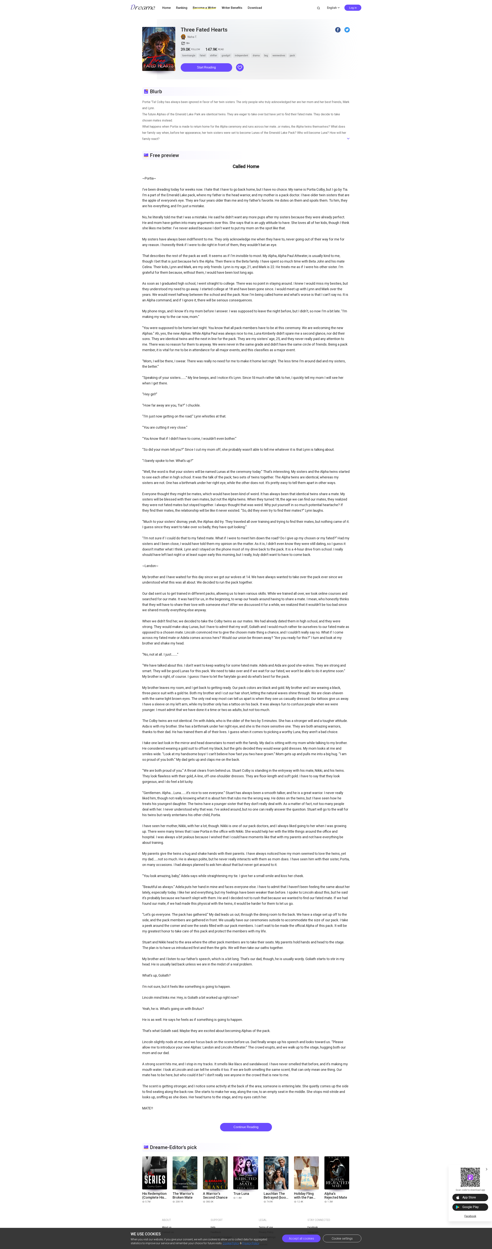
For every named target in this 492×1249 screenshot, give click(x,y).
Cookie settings (342, 1238)
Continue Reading (246, 1127)
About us (166, 1227)
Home (166, 8)
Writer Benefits (232, 8)
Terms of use (266, 1227)
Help (213, 1227)
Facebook (470, 1216)
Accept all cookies (301, 1238)
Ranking (181, 8)
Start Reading (206, 67)
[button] (206, 67)
